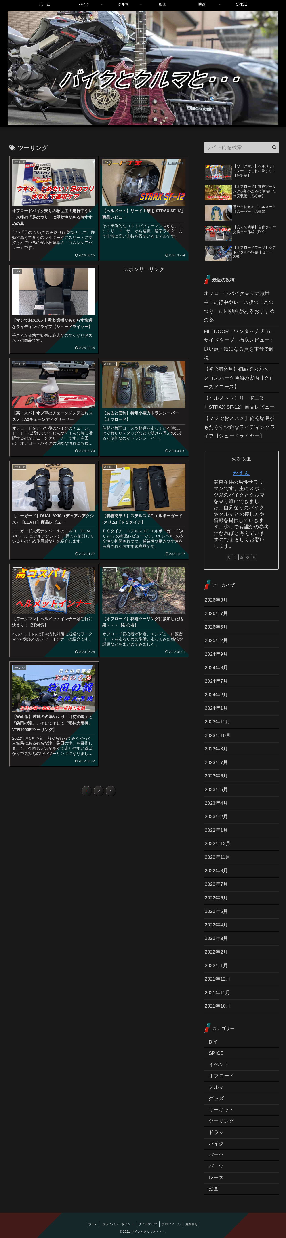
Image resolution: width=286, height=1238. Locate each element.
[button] (274, 147)
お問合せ (191, 1224)
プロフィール (171, 1224)
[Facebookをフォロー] (235, 557)
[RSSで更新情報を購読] (254, 557)
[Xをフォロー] (228, 557)
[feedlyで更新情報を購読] (247, 557)
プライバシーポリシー (118, 1224)
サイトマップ (147, 1224)
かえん (241, 473)
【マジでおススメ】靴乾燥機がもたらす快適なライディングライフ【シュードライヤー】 (239, 427)
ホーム (93, 1224)
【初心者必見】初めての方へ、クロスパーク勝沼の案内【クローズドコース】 (239, 378)
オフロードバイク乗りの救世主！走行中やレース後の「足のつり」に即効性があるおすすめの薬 (239, 307)
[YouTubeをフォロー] (241, 557)
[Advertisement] (144, 305)
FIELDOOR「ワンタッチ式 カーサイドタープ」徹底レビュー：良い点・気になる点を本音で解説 (240, 344)
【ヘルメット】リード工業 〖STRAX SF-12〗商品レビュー (239, 402)
